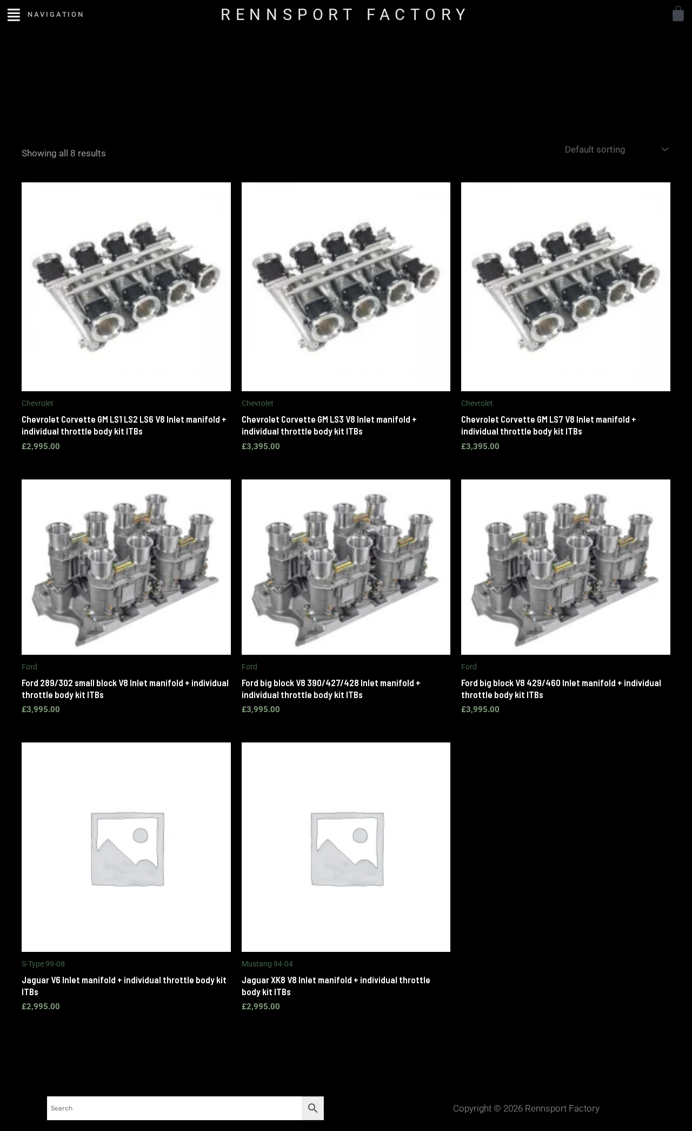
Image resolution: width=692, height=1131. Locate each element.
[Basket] (678, 13)
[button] (14, 14)
